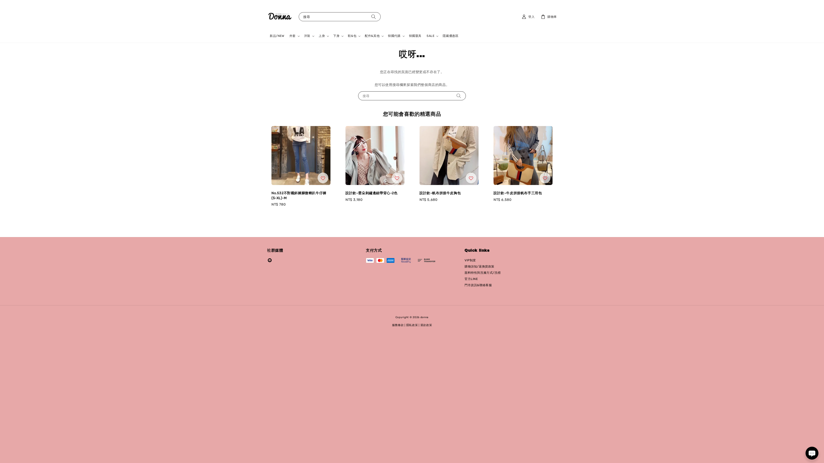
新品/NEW (277, 36)
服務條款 (398, 325)
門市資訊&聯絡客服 (478, 285)
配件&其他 (372, 36)
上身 (322, 36)
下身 (336, 36)
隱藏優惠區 (450, 36)
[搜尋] (373, 16)
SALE (430, 36)
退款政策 (426, 325)
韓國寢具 (415, 36)
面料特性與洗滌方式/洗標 (483, 273)
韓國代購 (394, 36)
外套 (292, 36)
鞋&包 (352, 36)
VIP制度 (470, 260)
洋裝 (307, 36)
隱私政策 (412, 325)
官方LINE (471, 279)
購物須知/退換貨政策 (479, 266)
